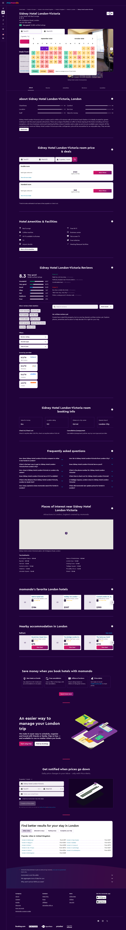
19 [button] (60, 57)
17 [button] (51, 57)
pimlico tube (31, 327)
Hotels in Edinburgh (27, 840)
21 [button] (38, 61)
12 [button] (60, 53)
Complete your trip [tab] (66, 830)
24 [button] (51, 61)
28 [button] (38, 66)
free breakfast (24, 314)
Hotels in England (59, 9)
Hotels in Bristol (26, 845)
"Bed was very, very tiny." (63, 292)
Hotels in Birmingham (28, 853)
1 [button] (42, 48)
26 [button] (60, 61)
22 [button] (42, 61)
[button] (3, 3)
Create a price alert (96, 683)
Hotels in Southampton (73, 850)
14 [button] (38, 57)
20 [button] (33, 61)
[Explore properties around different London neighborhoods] (112, 626)
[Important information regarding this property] (112, 409)
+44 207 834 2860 (25, 22)
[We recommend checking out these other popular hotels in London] (112, 589)
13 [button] (33, 57)
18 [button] (55, 57)
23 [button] (47, 61)
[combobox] (43, 783)
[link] (40, 647)
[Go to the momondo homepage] (13, 3)
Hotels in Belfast (71, 842)
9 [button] (46, 53)
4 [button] (55, 48)
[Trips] (3, 29)
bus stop (22, 327)
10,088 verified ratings (37, 25)
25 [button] (55, 61)
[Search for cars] (3, 16)
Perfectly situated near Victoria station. (67, 279)
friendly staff (33, 314)
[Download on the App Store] (101, 901)
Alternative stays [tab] (39, 830)
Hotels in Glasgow (27, 842)
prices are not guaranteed (59, 869)
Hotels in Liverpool (72, 845)
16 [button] (46, 57)
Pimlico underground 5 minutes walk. (66, 295)
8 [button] (42, 53)
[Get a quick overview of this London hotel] (112, 99)
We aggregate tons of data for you (32, 878)
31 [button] (92, 66)
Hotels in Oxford (26, 850)
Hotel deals (22, 9)
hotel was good (24, 323)
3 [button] (51, 48)
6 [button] (33, 53)
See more (109, 633)
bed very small (35, 319)
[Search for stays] (3, 12)
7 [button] (37, 53)
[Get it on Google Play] (101, 897)
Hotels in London (71, 9)
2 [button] (46, 48)
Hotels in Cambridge (73, 848)
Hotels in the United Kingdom (45, 9)
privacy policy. (52, 807)
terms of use (43, 807)
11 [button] (55, 53)
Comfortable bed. (61, 282)
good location (35, 310)
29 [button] (42, 66)
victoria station (24, 319)
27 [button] (33, 66)
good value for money (38, 323)
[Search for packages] (3, 20)
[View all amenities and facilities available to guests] (112, 221)
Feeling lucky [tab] (52, 830)
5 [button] (70, 53)
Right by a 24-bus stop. (62, 277)
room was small (24, 310)
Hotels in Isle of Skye (28, 848)
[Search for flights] (3, 8)
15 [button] (42, 57)
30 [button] (47, 66)
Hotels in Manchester (73, 840)
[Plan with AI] (3, 24)
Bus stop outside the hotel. (63, 290)
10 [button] (51, 53)
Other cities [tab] (26, 830)
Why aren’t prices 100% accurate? (32, 882)
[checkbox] (28, 359)
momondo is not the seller (30, 875)
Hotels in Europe (31, 9)
